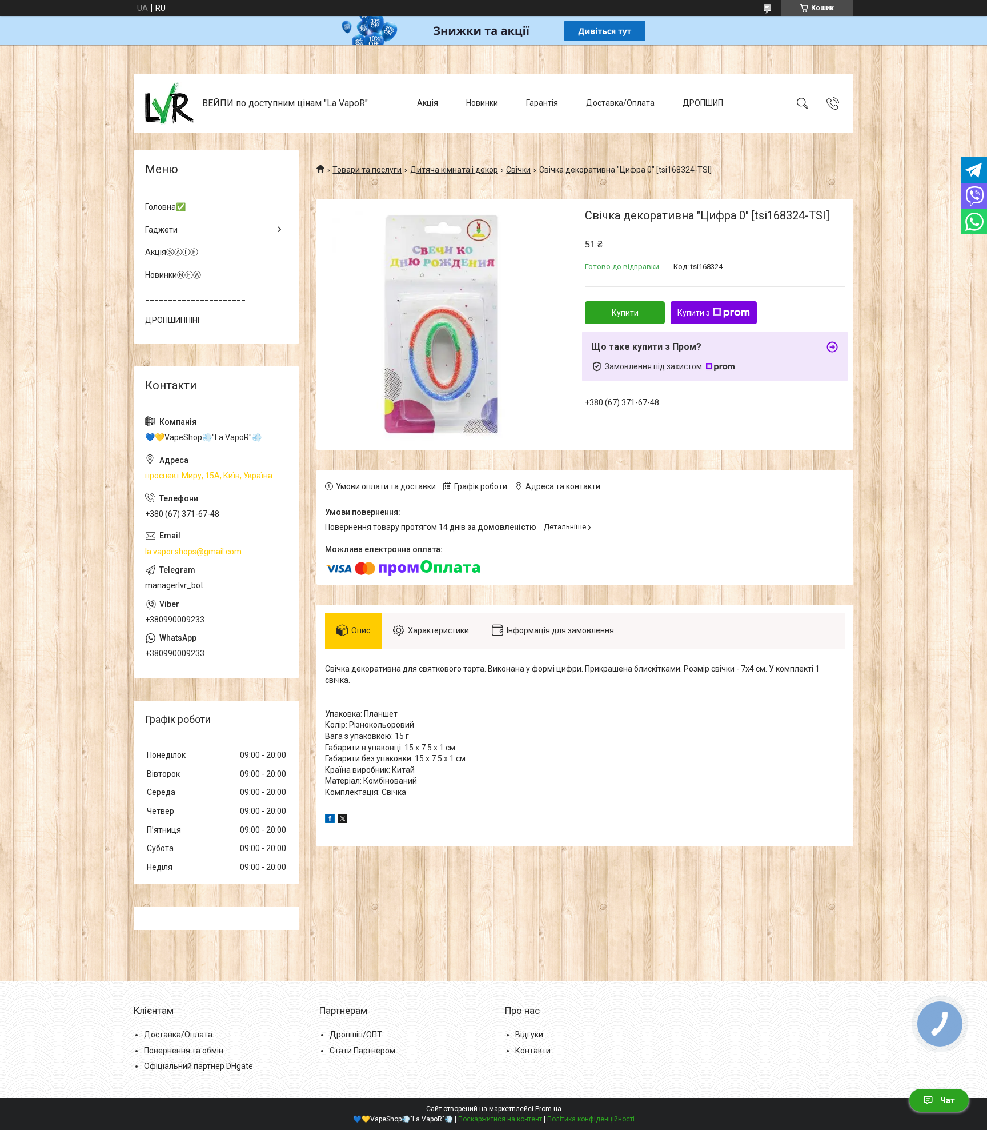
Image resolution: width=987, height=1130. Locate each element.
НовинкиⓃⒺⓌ (173, 274)
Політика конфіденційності (591, 1119)
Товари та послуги (367, 169)
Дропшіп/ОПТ (356, 1034)
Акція (427, 102)
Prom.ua (548, 1109)
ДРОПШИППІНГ (173, 320)
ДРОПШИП (703, 102)
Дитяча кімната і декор (454, 169)
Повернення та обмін (183, 1050)
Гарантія (542, 102)
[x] (342, 820)
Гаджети (161, 229)
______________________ (195, 297)
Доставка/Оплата (620, 102)
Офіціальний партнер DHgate (198, 1066)
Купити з (693, 312)
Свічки (518, 169)
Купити (625, 312)
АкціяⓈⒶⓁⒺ (171, 252)
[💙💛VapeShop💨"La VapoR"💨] (169, 103)
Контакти (533, 1050)
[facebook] (330, 820)
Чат (947, 1100)
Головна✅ (165, 206)
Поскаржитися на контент (500, 1119)
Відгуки (529, 1034)
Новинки (482, 102)
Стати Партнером (362, 1050)
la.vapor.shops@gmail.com (193, 551)
